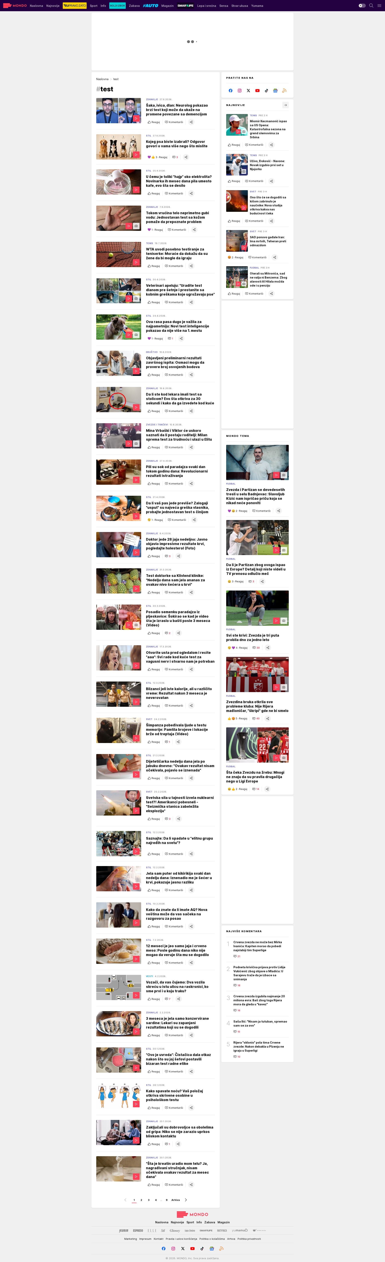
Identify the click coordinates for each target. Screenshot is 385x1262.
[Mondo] (15, 5)
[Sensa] (222, 1230)
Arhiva (175, 1199)
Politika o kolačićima (212, 1238)
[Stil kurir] (163, 1230)
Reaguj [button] (156, 122)
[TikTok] (266, 90)
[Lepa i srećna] (190, 1230)
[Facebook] (230, 90)
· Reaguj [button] (161, 157)
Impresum (145, 1238)
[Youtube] (257, 90)
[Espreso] (138, 1230)
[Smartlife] (206, 1230)
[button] (174, 122)
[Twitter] (248, 90)
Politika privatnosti (249, 1238)
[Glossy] (175, 1230)
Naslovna (102, 79)
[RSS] (284, 90)
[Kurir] (123, 1230)
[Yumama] (240, 1230)
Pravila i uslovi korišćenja (181, 1238)
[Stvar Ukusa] (259, 1230)
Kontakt (158, 1238)
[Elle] (152, 1230)
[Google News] (275, 90)
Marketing (130, 1238)
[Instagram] (239, 90)
